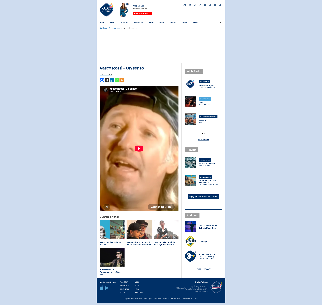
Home (102, 23)
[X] (107, 80)
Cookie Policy (187, 299)
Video (151, 23)
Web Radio (138, 23)
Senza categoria (115, 28)
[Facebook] (102, 80)
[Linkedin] (112, 80)
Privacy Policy (176, 299)
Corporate (157, 299)
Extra (195, 23)
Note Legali (148, 299)
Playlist (124, 23)
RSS (196, 299)
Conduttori (124, 289)
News (185, 23)
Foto (161, 23)
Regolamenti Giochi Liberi (133, 299)
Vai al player (203, 140)
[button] (202, 133)
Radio (112, 23)
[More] (121, 80)
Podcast (123, 292)
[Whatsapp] (117, 80)
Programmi (124, 285)
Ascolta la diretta (143, 13)
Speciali (173, 23)
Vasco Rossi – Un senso (122, 68)
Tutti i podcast (203, 269)
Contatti (166, 299)
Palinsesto (124, 282)
